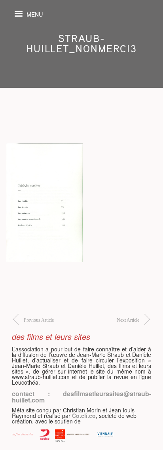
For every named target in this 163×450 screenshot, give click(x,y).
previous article (39, 320)
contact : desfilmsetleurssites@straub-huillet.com (81, 396)
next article (128, 320)
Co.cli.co (84, 415)
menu (35, 14)
